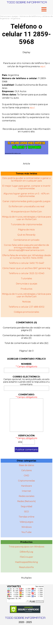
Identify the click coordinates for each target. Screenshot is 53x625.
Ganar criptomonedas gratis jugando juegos (26, 201)
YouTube (26, 532)
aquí (42, 66)
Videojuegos (26, 522)
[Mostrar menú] (44, 9)
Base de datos (26, 465)
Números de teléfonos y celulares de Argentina (26, 17)
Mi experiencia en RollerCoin (26, 211)
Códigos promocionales (26, 312)
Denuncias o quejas (9, 16)
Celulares (26, 470)
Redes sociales (26, 496)
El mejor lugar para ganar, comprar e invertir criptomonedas (26, 187)
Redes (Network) (26, 501)
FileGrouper (26, 557)
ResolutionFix (26, 567)
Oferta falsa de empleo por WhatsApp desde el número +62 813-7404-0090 (26, 256)
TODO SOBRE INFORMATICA (27, 2)
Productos (26, 289)
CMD (26, 475)
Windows (26, 527)
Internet (26, 491)
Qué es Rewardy (26, 234)
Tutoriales (26, 278)
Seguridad (26, 506)
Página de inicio (26, 229)
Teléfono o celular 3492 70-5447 (26, 263)
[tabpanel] (26, 65)
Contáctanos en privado (26, 240)
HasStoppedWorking (26, 562)
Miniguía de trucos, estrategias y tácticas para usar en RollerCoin (26, 218)
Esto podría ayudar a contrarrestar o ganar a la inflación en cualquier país (26, 179)
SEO (26, 511)
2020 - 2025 (25, 622)
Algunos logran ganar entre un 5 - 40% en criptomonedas (26, 194)
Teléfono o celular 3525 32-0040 (26, 273)
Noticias (26, 301)
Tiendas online (26, 516)
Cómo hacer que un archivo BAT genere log (26, 268)
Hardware (26, 486)
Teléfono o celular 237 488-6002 (26, 307)
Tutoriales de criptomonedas (26, 224)
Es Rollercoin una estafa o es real (26, 206)
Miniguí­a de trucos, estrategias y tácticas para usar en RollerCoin (26, 295)
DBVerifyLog (26, 552)
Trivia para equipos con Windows (26, 546)
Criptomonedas (26, 480)
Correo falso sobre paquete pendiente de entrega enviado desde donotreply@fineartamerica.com (26, 247)
